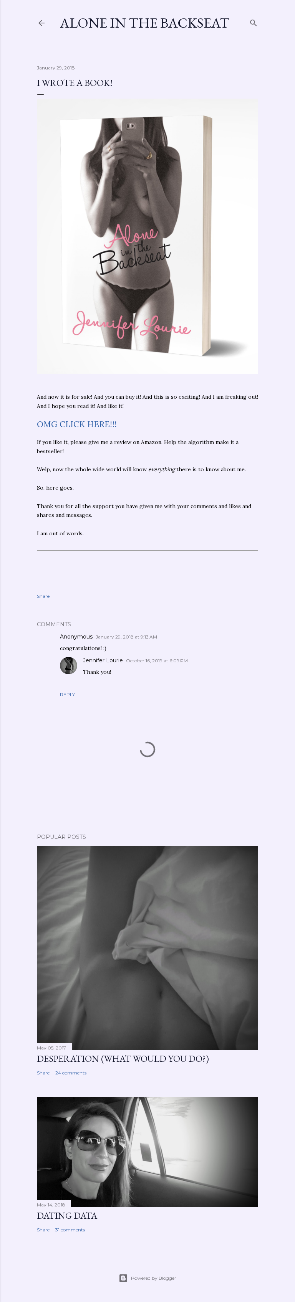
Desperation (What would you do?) (123, 1058)
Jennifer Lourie (103, 660)
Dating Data (67, 1215)
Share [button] (43, 596)
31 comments (70, 1230)
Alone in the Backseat (144, 23)
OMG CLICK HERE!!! (77, 424)
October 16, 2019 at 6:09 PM (157, 660)
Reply (67, 694)
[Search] (253, 21)
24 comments (70, 1073)
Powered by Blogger (153, 1278)
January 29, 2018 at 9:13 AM (126, 637)
